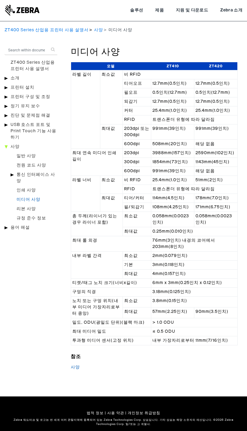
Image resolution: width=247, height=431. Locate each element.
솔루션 (136, 10)
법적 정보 (95, 413)
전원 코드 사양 (31, 165)
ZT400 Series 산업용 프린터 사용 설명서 (47, 30)
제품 (159, 10)
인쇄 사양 (26, 190)
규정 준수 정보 (31, 218)
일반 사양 (26, 156)
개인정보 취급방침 (144, 413)
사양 (98, 30)
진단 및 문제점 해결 (30, 115)
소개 (15, 78)
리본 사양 (26, 209)
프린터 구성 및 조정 (30, 97)
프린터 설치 (22, 87)
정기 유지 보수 (25, 106)
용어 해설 (20, 227)
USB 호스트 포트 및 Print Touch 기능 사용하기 (33, 131)
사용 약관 (115, 413)
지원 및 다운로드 (192, 10)
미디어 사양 (28, 199)
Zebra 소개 (231, 10)
